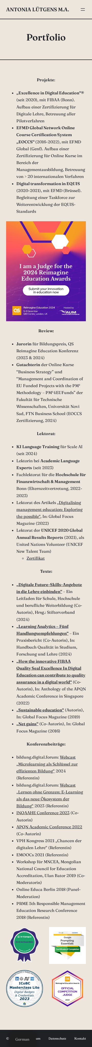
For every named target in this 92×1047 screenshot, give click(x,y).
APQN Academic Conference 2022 (49, 826)
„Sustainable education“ (40, 709)
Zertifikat (36, 558)
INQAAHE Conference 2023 (43, 812)
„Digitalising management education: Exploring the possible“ (49, 509)
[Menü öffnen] (83, 9)
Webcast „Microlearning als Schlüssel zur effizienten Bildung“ (47, 763)
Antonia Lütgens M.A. (37, 9)
